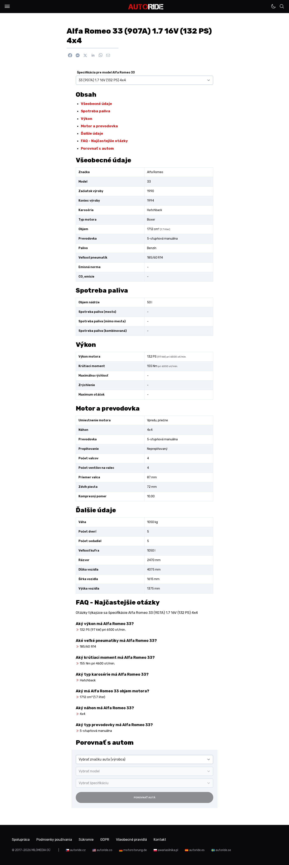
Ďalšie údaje (92, 133)
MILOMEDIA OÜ (41, 850)
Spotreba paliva (95, 111)
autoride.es (197, 850)
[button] (7, 6)
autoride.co (104, 850)
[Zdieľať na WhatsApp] (100, 55)
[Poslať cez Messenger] (77, 55)
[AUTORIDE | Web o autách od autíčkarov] (146, 6)
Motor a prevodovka (99, 126)
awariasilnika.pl (168, 850)
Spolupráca (21, 840)
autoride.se (223, 850)
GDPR (104, 840)
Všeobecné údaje (96, 104)
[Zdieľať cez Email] (108, 55)
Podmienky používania (54, 840)
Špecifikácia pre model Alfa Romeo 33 (106, 72)
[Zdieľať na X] (85, 55)
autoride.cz (78, 850)
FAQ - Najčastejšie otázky (104, 141)
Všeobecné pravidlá (131, 840)
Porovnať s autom (97, 148)
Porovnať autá (144, 797)
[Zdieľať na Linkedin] (92, 55)
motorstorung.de (135, 850)
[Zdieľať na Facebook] (70, 55)
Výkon (86, 119)
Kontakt (160, 840)
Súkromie (86, 840)
